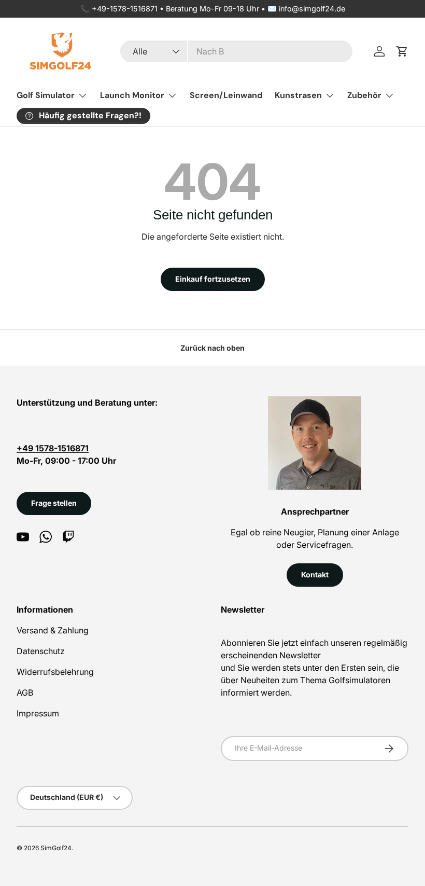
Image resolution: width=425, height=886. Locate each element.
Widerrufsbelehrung (55, 672)
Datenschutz (41, 651)
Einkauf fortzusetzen (212, 278)
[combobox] (236, 51)
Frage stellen (54, 503)
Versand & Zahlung (53, 630)
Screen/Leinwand (226, 95)
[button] (402, 51)
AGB (25, 692)
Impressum (38, 713)
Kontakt (315, 574)
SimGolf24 (56, 848)
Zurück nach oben (212, 347)
